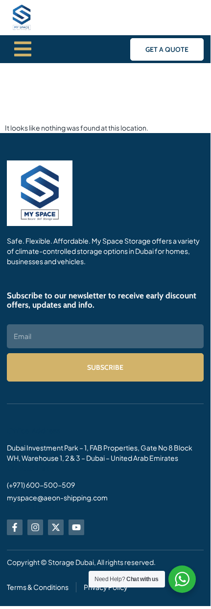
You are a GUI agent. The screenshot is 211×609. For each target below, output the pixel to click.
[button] (167, 49)
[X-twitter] (56, 527)
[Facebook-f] (15, 527)
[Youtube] (76, 527)
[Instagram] (35, 527)
